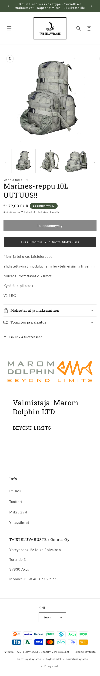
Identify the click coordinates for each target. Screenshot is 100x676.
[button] (9, 28)
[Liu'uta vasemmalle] (5, 162)
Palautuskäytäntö (85, 651)
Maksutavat (18, 512)
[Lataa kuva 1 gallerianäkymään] (23, 161)
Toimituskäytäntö (77, 658)
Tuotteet (16, 502)
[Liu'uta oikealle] (95, 162)
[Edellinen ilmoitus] (8, 6)
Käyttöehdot (53, 658)
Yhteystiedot (19, 523)
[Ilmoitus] (91, 6)
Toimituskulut (29, 212)
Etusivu (15, 491)
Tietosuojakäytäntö (29, 658)
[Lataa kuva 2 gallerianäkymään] (50, 161)
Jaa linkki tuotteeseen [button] (26, 337)
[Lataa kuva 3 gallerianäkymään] (76, 161)
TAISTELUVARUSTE (27, 651)
